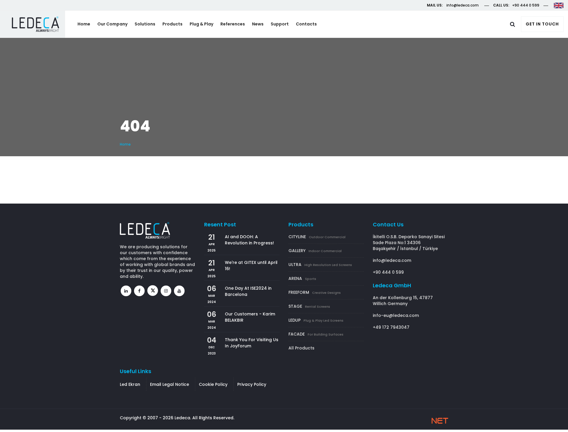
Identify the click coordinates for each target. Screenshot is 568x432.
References (232, 24)
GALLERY (315, 251)
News (258, 24)
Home (84, 24)
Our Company (112, 24)
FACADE (315, 334)
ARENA (302, 278)
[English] (559, 5)
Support (280, 24)
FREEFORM (314, 292)
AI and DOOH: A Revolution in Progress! (249, 240)
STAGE (309, 306)
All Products (301, 348)
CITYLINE (317, 237)
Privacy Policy (251, 384)
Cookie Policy (213, 384)
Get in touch (542, 24)
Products (172, 24)
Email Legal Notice (169, 384)
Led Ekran (130, 384)
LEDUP (315, 320)
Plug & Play (201, 24)
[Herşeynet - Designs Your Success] (440, 421)
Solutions (145, 24)
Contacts (306, 24)
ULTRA (320, 264)
